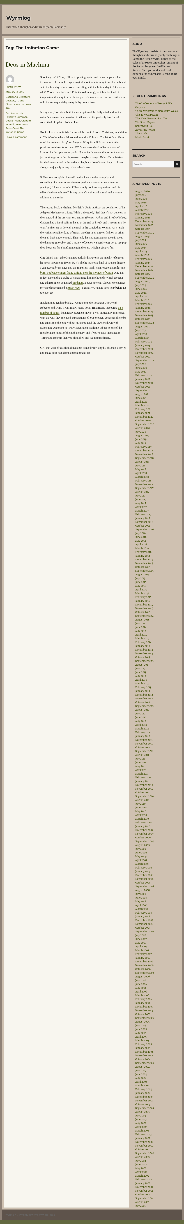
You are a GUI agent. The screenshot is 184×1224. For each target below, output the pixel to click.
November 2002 (144, 1145)
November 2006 (144, 965)
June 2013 (140, 672)
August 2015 (142, 574)
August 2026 (142, 191)
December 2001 (144, 1187)
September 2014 (144, 615)
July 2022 (140, 364)
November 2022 (144, 352)
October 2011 (142, 747)
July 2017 (140, 495)
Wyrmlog (18, 18)
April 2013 (141, 679)
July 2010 (140, 803)
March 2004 (142, 1085)
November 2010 (144, 788)
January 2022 (142, 379)
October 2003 (142, 1104)
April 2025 (141, 251)
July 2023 (140, 330)
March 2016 (142, 548)
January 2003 (142, 1138)
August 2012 (142, 709)
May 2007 (140, 942)
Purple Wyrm (13, 86)
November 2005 (144, 1010)
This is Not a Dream (146, 114)
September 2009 (144, 841)
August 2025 (142, 236)
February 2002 (143, 1179)
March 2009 (142, 863)
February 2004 (143, 1089)
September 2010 (144, 796)
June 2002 (141, 1164)
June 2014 (140, 627)
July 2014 (140, 623)
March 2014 (142, 638)
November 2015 (144, 563)
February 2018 (143, 480)
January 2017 (142, 518)
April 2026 (141, 206)
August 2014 (142, 619)
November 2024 (144, 270)
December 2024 (144, 266)
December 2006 (144, 961)
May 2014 (140, 630)
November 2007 (144, 924)
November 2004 (144, 1055)
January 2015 (142, 600)
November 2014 (144, 608)
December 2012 (144, 694)
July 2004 (140, 1070)
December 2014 (144, 604)
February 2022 (143, 375)
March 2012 (142, 728)
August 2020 (142, 428)
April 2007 (141, 946)
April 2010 (141, 815)
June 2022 (141, 367)
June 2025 (141, 243)
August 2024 (142, 281)
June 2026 (141, 198)
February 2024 (143, 304)
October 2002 (143, 1149)
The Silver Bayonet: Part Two (151, 118)
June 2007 (141, 939)
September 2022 (144, 360)
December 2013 (144, 649)
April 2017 (141, 506)
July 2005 (140, 1025)
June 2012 (140, 717)
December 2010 (144, 785)
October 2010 (142, 792)
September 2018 (144, 458)
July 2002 (140, 1160)
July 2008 (140, 894)
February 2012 (143, 732)
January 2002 (142, 1183)
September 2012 (144, 706)
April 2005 (141, 1036)
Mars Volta (22, 124)
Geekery (10, 100)
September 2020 (144, 424)
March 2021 (142, 405)
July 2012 (140, 713)
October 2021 (142, 386)
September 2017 (144, 488)
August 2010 (142, 800)
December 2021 (144, 383)
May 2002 (140, 1168)
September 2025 (144, 232)
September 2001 (144, 1198)
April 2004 (141, 1081)
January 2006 (143, 1002)
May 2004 (140, 1078)
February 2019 (143, 446)
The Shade (141, 133)
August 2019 (142, 435)
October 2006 (143, 969)
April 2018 (141, 473)
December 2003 (144, 1096)
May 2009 (141, 856)
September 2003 (144, 1108)
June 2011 (140, 762)
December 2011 (144, 739)
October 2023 (142, 319)
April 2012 (141, 724)
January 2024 (142, 307)
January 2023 (142, 345)
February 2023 (143, 341)
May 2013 (140, 676)
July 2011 (140, 758)
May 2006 (141, 987)
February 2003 (143, 1134)
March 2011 (141, 773)
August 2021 (142, 394)
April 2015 (141, 589)
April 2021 (141, 401)
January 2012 (142, 736)
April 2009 (141, 860)
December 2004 (144, 1051)
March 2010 (142, 818)
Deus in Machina (27, 64)
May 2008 (140, 901)
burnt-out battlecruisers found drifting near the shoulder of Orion (76, 272)
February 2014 (143, 642)
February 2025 (143, 259)
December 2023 (144, 311)
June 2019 (141, 439)
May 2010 (140, 811)
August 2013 (142, 664)
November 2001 (144, 1190)
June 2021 (140, 398)
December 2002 (144, 1141)
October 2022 (143, 356)
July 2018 (140, 465)
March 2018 (142, 476)
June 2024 (141, 289)
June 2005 (141, 1029)
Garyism (140, 107)
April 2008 (141, 905)
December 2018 (144, 450)
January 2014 (142, 646)
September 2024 (144, 277)
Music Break (142, 137)
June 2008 (141, 897)
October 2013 (142, 657)
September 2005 (144, 1017)
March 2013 (142, 683)
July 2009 (140, 848)
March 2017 (142, 510)
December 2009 (144, 830)
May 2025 (140, 247)
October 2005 (143, 1014)
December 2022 (144, 349)
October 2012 (142, 702)
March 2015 (142, 593)
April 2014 (141, 634)
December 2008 (144, 875)
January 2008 (142, 916)
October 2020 (143, 420)
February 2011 (143, 777)
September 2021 (144, 390)
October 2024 (143, 274)
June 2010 (140, 807)
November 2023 (144, 315)
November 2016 (144, 522)
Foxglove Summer (16, 116)
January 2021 (142, 413)
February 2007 (143, 954)
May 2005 (140, 1033)
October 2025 (143, 228)
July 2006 (140, 980)
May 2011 (140, 766)
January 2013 (142, 691)
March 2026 (142, 210)
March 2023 (142, 337)
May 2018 (140, 469)
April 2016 (141, 544)
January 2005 (142, 1048)
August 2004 (142, 1066)
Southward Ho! (144, 126)
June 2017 (140, 499)
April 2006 (141, 991)
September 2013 (144, 661)
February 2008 (143, 912)
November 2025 (144, 225)
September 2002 (144, 1153)
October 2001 (142, 1194)
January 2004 (142, 1093)
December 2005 (144, 1006)
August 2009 (142, 845)
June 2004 (141, 1074)
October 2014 (142, 612)
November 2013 (144, 653)
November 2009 (144, 833)
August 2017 (142, 491)
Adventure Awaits (145, 129)
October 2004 (143, 1059)
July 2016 (140, 533)
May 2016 (140, 540)
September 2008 (144, 886)
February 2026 (143, 213)
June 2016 (141, 537)
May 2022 (140, 371)
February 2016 (143, 552)
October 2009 (143, 837)
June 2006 (141, 984)
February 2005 (143, 1044)
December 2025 (144, 221)
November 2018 (144, 454)
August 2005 (142, 1021)
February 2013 (143, 687)
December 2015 (144, 559)
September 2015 (144, 570)
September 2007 (144, 931)
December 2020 (144, 416)
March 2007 (142, 950)
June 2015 (140, 582)
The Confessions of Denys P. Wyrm (155, 103)
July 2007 (140, 935)
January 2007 (142, 957)
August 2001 (142, 1202)
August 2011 (142, 754)
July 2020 (140, 431)
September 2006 (144, 972)
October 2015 (142, 567)
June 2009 (141, 852)
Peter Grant (12, 128)
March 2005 (142, 1040)
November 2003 (144, 1100)
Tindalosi (77, 282)
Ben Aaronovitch (15, 113)
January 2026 (143, 217)
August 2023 (142, 326)
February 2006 (143, 999)
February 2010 (143, 822)
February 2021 (143, 409)
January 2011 (142, 781)
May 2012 (140, 721)
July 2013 (140, 668)
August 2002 (142, 1157)
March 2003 (142, 1130)
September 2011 (144, 751)
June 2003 (141, 1119)
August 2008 (142, 890)
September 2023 (144, 322)
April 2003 (141, 1126)
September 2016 (144, 529)
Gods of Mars (13, 120)
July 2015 (140, 578)
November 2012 (144, 698)
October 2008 (143, 882)
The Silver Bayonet (146, 122)
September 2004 (144, 1063)
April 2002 (141, 1172)
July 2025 (140, 240)
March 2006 (142, 995)
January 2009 (143, 871)
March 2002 (142, 1175)
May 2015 (140, 585)
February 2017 (143, 514)
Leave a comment (16, 136)
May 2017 (140, 503)
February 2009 (143, 867)
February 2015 (143, 597)
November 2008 (144, 878)
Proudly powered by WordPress (37, 1214)
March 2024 (142, 300)
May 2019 (140, 443)
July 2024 (140, 285)
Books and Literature (18, 96)
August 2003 (142, 1111)
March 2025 (142, 255)
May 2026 (141, 202)
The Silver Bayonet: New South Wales (156, 111)
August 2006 (142, 976)
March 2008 (142, 909)
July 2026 (140, 195)
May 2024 (140, 292)
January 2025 (142, 262)
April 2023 (141, 334)
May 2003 (140, 1123)
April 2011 (140, 770)
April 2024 (141, 296)
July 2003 (140, 1115)
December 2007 (144, 920)
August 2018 (142, 461)
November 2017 (144, 484)
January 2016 (142, 555)
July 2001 (140, 1205)
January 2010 (142, 826)
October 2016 (142, 525)
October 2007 (143, 927)
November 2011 (144, 743)
